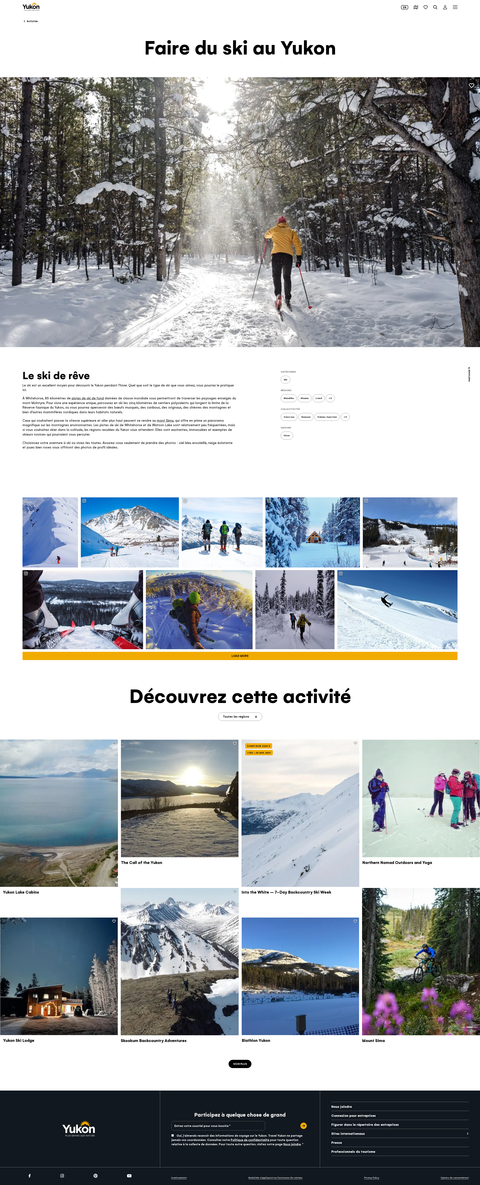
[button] (416, 7)
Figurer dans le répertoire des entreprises (365, 1124)
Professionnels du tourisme (353, 1151)
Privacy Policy (371, 1177)
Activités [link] (32, 21)
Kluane (305, 398)
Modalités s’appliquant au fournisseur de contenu (275, 1177)
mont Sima (165, 420)
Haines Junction (327, 416)
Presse (336, 1142)
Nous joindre (292, 1144)
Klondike (289, 398)
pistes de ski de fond (88, 398)
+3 (330, 398)
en (404, 7)
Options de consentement (455, 1177)
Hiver (287, 435)
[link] (30, 7)
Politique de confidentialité (250, 1140)
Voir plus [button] (240, 1063)
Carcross (289, 416)
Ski (285, 379)
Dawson (305, 416)
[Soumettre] (303, 1126)
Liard (319, 398)
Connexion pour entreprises (353, 1115)
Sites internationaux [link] (348, 1133)
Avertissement (179, 1177)
